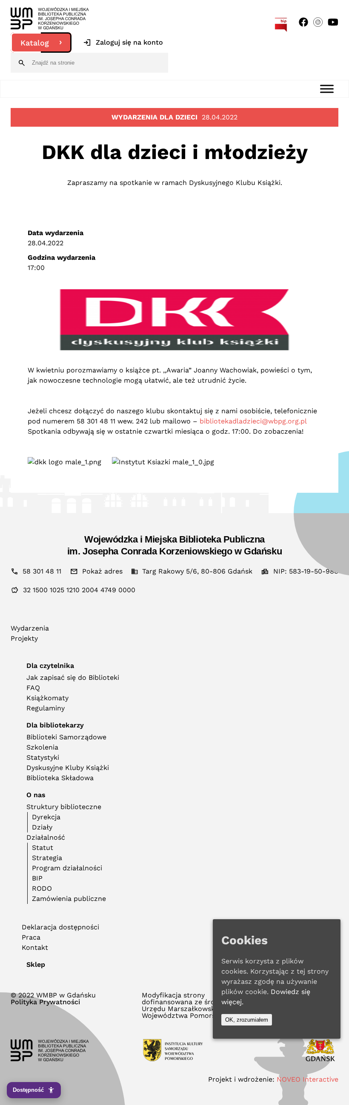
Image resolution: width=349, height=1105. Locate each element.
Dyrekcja (46, 817)
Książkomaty (47, 698)
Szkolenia (42, 747)
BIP (37, 878)
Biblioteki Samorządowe (66, 737)
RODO (42, 888)
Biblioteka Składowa (60, 778)
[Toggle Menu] (327, 89)
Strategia (47, 858)
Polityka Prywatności (45, 1002)
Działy (42, 827)
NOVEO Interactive (307, 1079)
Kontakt (35, 947)
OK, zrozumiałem (246, 1020)
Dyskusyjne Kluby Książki (67, 768)
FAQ (33, 688)
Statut (42, 848)
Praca (31, 937)
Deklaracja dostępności (60, 927)
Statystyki (42, 757)
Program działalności (67, 868)
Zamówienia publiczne (69, 899)
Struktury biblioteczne (63, 807)
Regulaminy (45, 708)
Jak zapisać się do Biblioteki (72, 677)
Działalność (45, 837)
